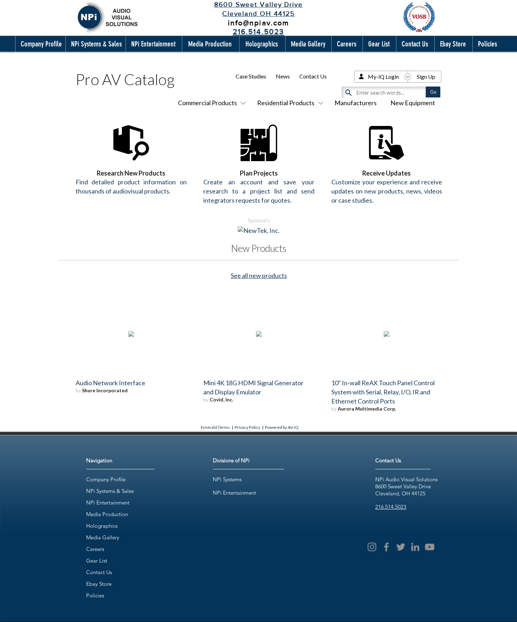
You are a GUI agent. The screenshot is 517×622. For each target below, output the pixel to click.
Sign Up (426, 76)
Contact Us (313, 76)
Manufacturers (355, 103)
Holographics (101, 525)
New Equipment (412, 103)
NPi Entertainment (107, 502)
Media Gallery (102, 537)
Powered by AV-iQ (282, 427)
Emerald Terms (215, 427)
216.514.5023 (390, 506)
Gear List (96, 560)
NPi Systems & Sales (110, 491)
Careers (95, 549)
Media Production (107, 514)
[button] (39, 44)
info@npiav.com (258, 23)
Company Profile (106, 479)
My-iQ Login (383, 76)
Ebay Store (98, 583)
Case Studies (251, 76)
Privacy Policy (247, 427)
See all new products (259, 275)
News (283, 76)
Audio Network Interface (110, 383)
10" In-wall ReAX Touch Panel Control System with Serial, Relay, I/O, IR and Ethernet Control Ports (383, 392)
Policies (95, 595)
